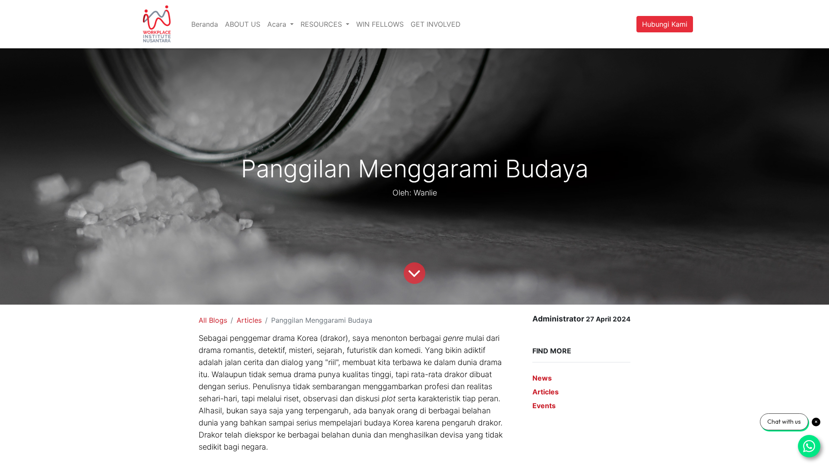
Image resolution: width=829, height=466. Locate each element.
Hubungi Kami (664, 24)
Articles (249, 320)
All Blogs (213, 320)
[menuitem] (204, 24)
